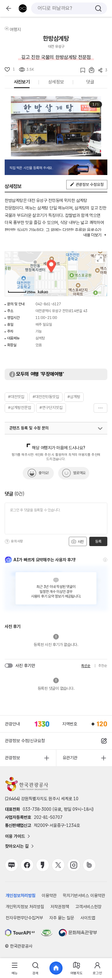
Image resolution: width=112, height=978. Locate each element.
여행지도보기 (99, 259)
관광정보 (12, 757)
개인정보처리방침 (20, 895)
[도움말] (7, 541)
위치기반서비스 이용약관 (84, 895)
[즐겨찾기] (81, 70)
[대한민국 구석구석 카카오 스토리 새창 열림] (42, 865)
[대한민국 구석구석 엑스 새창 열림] (58, 865)
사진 (80, 542)
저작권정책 (59, 906)
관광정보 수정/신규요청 (25, 740)
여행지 (15, 29)
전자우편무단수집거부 (24, 917)
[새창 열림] (20, 932)
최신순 (85, 666)
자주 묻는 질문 (61, 917)
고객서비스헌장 (88, 906)
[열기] (100, 428)
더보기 (100, 408)
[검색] (98, 8)
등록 (98, 541)
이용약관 (49, 895)
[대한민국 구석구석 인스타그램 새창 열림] (73, 865)
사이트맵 (87, 917)
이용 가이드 (15, 836)
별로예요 (79, 473)
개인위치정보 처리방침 (25, 906)
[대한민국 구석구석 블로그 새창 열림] (11, 865)
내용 (92, 235)
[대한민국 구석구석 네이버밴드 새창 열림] (89, 865)
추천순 (102, 666)
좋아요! (44, 473)
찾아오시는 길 (17, 846)
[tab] (14, 968)
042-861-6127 (48, 304)
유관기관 (70, 757)
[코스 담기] (89, 70)
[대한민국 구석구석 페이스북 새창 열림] (27, 865)
